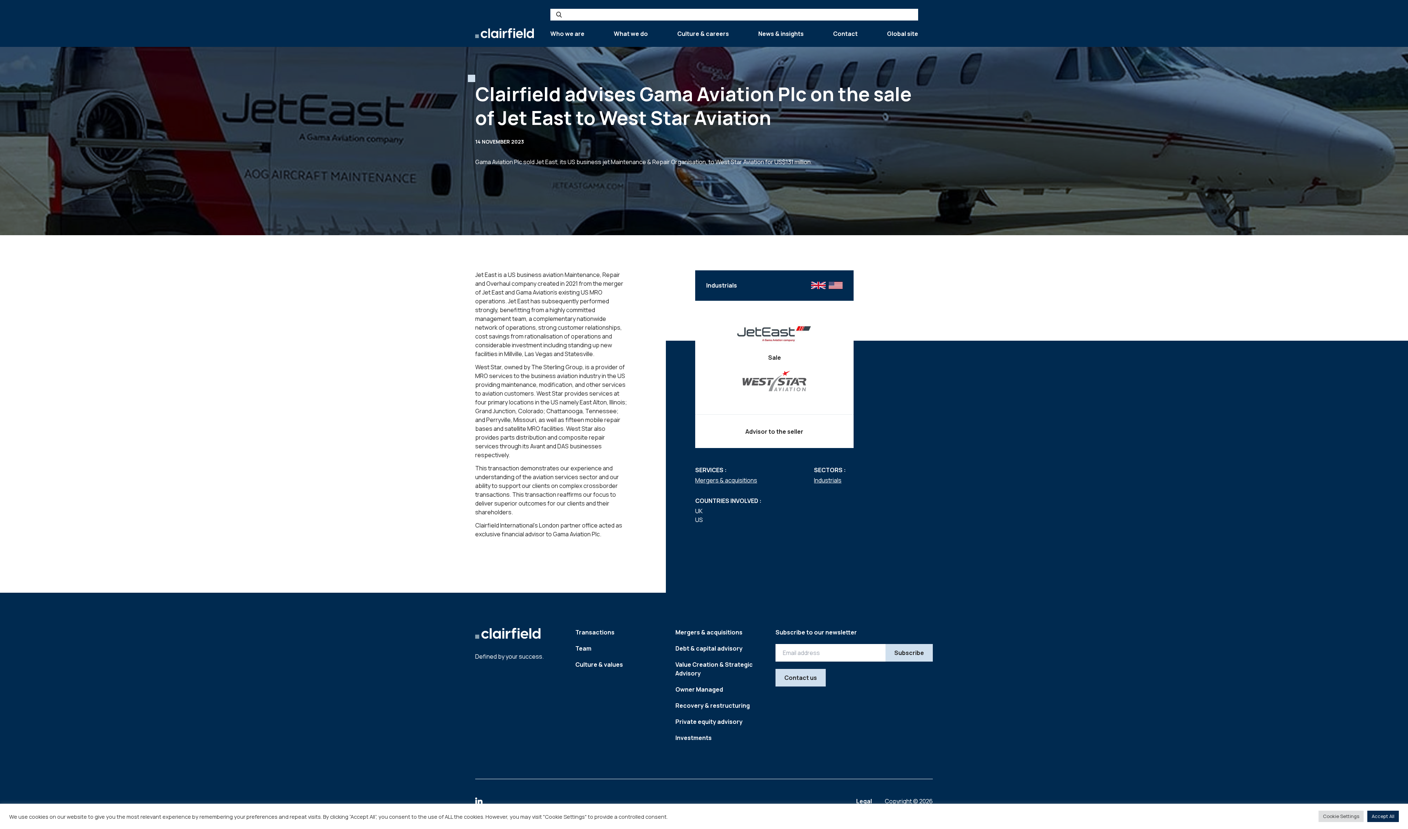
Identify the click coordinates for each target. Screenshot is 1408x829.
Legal (864, 801)
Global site (902, 34)
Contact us (800, 678)
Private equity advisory (708, 722)
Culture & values (599, 664)
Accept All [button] (1383, 816)
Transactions (595, 632)
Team (583, 648)
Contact (845, 34)
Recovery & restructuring (712, 706)
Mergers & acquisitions (726, 480)
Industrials (827, 480)
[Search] (559, 15)
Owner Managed (699, 689)
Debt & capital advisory (708, 648)
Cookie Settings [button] (1341, 816)
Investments (693, 738)
